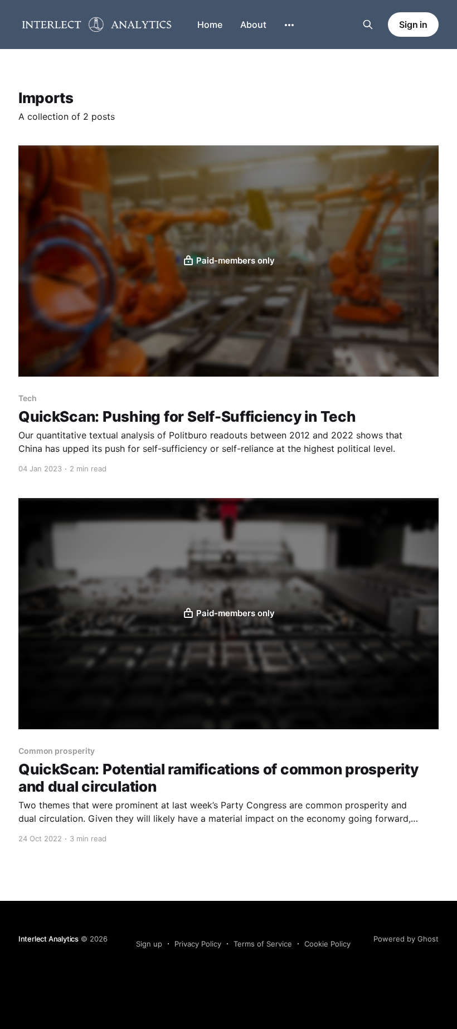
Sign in (413, 24)
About (253, 24)
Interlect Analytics (48, 938)
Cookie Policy (327, 943)
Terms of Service (263, 943)
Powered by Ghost (406, 938)
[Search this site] (368, 24)
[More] (289, 25)
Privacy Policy (197, 943)
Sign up (149, 943)
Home (209, 24)
